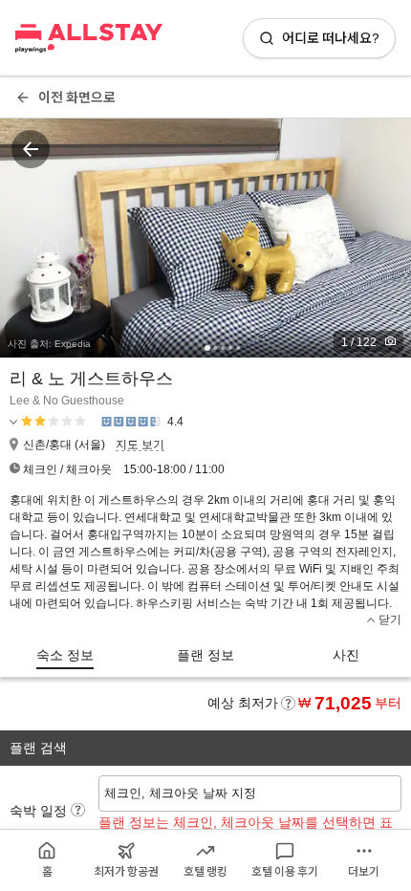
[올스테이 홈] (88, 38)
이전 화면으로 (77, 97)
